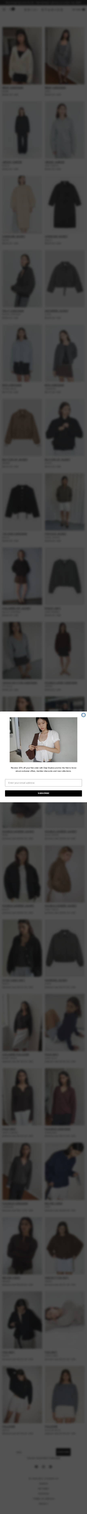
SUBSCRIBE (43, 793)
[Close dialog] (83, 715)
